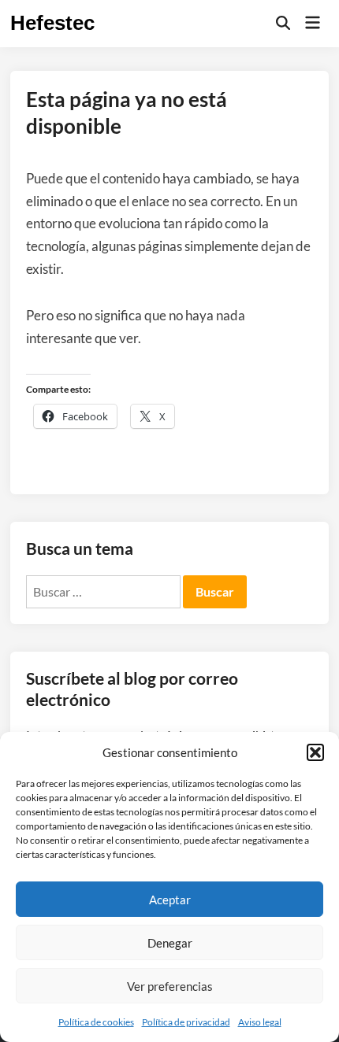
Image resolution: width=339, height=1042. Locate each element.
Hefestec (52, 23)
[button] (315, 752)
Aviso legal (259, 1022)
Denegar (169, 943)
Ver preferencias (170, 986)
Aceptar (170, 899)
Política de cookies (96, 1022)
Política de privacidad (186, 1022)
